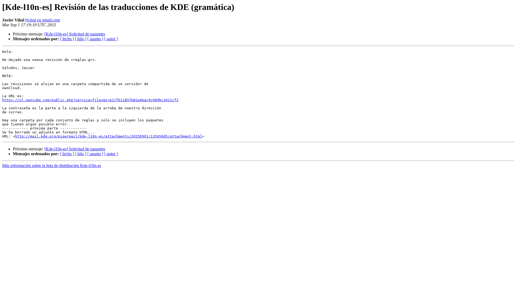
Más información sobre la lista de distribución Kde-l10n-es (51, 165)
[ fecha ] (67, 39)
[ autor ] (111, 39)
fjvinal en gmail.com (42, 20)
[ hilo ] (80, 39)
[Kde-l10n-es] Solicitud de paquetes (74, 34)
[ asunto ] (95, 39)
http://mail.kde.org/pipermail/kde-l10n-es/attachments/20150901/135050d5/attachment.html (108, 136)
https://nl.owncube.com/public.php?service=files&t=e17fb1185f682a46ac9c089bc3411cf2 (90, 100)
